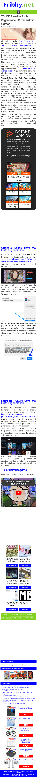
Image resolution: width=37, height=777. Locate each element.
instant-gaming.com (17, 139)
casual (18, 616)
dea (21, 616)
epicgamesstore (6, 617)
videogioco (16, 618)
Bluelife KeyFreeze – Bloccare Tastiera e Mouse (16, 686)
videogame (9, 618)
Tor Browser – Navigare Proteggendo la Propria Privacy (18, 698)
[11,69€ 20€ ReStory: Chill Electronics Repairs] (18, 165)
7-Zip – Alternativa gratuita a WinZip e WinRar (15, 697)
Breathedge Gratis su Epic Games (12, 689)
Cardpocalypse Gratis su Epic (10, 695)
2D (10, 614)
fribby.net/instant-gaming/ (18, 155)
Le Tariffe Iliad (6, 690)
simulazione (29, 617)
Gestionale (15, 614)
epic (24, 616)
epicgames (29, 616)
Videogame (28, 614)
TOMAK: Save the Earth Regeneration (17, 46)
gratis (20, 617)
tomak (3, 618)
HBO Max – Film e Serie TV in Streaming (14, 703)
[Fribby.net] (18, 5)
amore (13, 616)
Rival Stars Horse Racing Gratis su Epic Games (15, 687)
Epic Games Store (27, 41)
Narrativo (21, 614)
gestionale (15, 617)
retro (23, 617)
